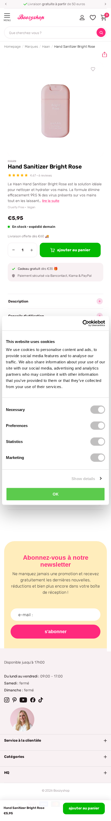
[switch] (97, 426)
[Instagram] (6, 699)
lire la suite (50, 201)
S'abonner (56, 631)
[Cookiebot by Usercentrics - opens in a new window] (82, 323)
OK (56, 494)
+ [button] (31, 250)
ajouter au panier (84, 808)
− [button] (13, 250)
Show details (83, 478)
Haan (46, 46)
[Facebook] (32, 699)
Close (55, 740)
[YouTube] (23, 699)
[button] (5, 4)
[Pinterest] (14, 699)
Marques (31, 46)
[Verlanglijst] (93, 69)
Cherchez (101, 32)
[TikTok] (40, 699)
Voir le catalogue (7, 15)
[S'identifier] (82, 17)
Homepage (12, 46)
